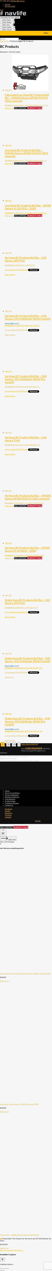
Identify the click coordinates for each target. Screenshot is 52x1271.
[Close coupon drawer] (2, 1259)
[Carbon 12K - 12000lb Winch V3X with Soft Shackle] (26, 1233)
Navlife (38, 821)
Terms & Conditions (12, 793)
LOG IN (7, 4)
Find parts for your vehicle (10, 17)
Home (7, 791)
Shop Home (4, 41)
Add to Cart (9, 108)
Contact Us (9, 805)
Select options (10, 274)
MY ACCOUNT (10, 6)
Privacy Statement (12, 795)
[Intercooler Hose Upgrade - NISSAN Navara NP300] (26, 1102)
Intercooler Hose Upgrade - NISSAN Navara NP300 (19, 1104)
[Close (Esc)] (8, 1268)
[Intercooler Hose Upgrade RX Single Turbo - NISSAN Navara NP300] (26, 971)
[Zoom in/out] (1, 1268)
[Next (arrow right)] (3, 1270)
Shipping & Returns (12, 797)
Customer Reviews (12, 803)
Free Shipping (10, 799)
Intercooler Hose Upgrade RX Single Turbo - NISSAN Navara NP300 (25, 974)
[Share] (6, 1268)
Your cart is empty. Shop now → (12, 1250)
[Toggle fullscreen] (3, 1268)
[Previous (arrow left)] (1, 1270)
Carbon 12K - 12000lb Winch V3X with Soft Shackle (19, 1235)
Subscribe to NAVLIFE (29, 744)
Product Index (10, 801)
